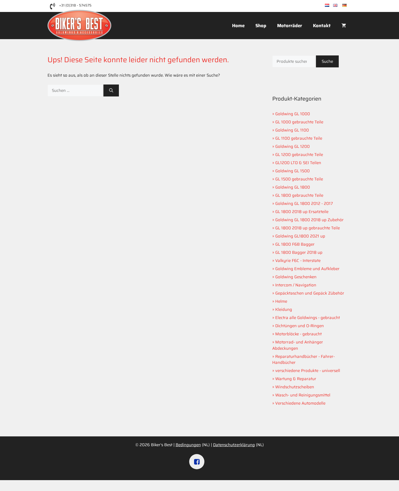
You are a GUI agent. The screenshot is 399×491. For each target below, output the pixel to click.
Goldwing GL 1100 (292, 130)
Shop (260, 25)
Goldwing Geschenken (295, 277)
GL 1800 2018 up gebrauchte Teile (307, 228)
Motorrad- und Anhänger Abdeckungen (297, 345)
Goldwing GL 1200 (292, 146)
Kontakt (322, 25)
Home (238, 25)
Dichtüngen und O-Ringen (299, 326)
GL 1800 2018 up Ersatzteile (301, 211)
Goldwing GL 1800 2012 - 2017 (304, 203)
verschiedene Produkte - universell (307, 370)
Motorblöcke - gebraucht (298, 334)
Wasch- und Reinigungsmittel (302, 395)
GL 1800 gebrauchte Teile (299, 195)
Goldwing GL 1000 (292, 114)
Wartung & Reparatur (295, 379)
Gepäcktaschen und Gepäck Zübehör (309, 293)
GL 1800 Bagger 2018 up (298, 252)
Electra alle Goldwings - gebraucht (307, 317)
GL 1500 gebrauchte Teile (299, 179)
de (349, 5)
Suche (327, 61)
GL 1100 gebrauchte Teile (298, 138)
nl (331, 5)
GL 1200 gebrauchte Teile (299, 154)
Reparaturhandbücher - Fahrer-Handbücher (303, 359)
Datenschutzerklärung (234, 445)
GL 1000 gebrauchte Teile (299, 122)
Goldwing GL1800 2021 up (300, 236)
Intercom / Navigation (295, 285)
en (339, 5)
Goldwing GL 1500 (292, 171)
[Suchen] (111, 91)
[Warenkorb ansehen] (344, 25)
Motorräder (289, 25)
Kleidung (283, 309)
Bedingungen (188, 445)
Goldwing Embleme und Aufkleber (307, 268)
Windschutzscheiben (294, 387)
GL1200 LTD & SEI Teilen (298, 163)
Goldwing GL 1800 (292, 187)
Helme (281, 301)
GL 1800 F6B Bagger (295, 244)
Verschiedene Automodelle (300, 403)
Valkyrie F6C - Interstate (298, 260)
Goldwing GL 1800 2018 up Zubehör (309, 220)
